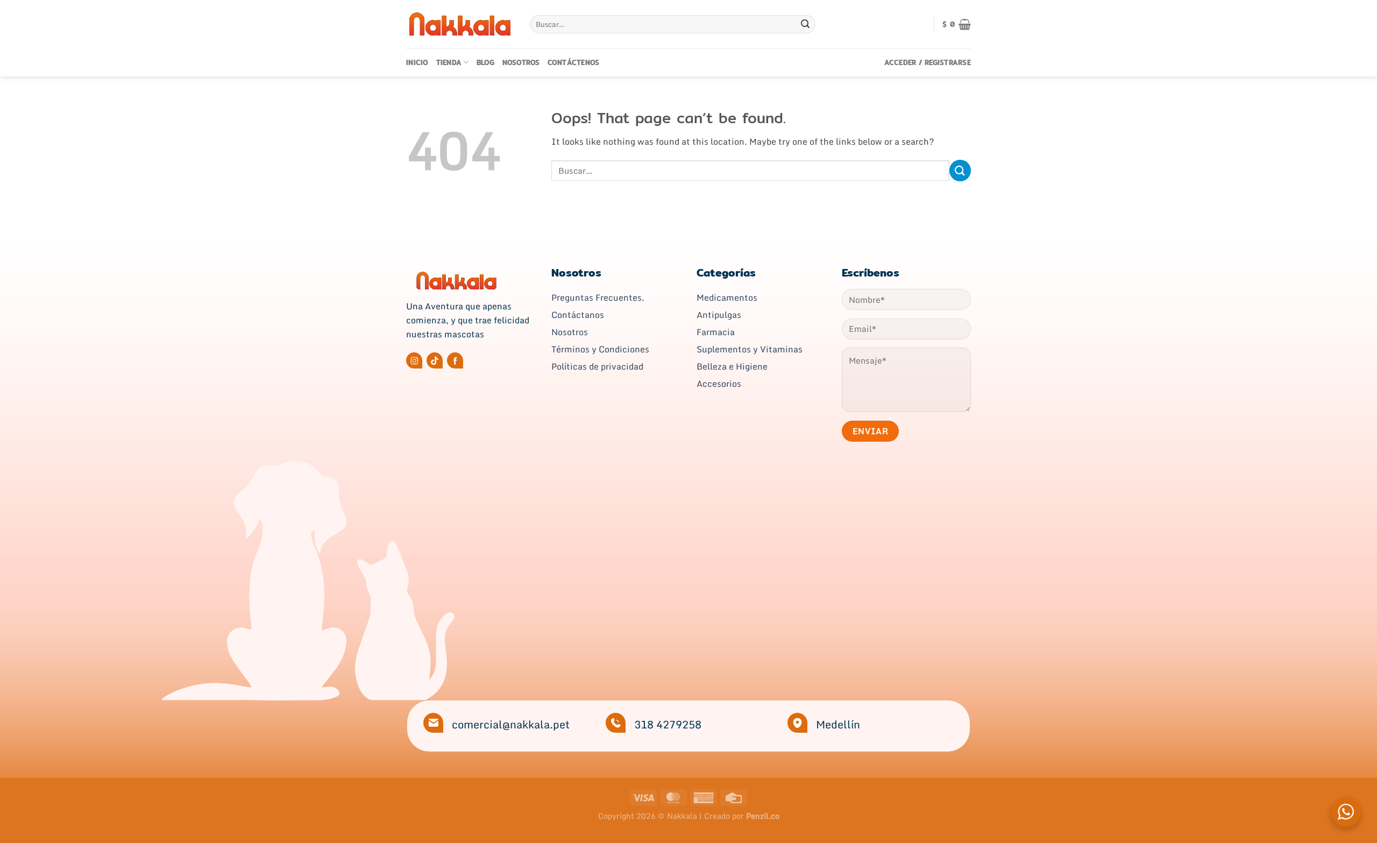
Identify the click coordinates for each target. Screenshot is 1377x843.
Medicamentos (727, 297)
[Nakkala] (460, 24)
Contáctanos (577, 315)
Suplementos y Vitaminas (750, 349)
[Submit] (805, 24)
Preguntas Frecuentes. (597, 297)
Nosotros (521, 62)
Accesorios (719, 384)
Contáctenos (574, 62)
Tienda (449, 62)
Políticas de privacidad (597, 366)
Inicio (417, 62)
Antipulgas (719, 315)
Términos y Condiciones (600, 349)
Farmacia (716, 332)
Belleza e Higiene (732, 366)
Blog (486, 62)
